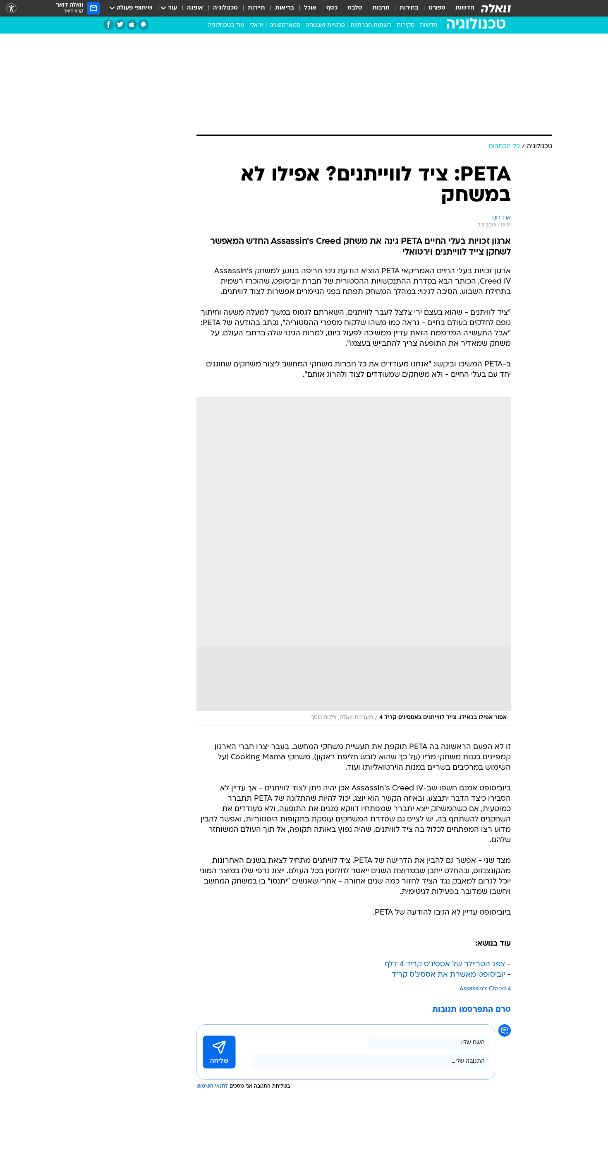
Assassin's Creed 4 (485, 989)
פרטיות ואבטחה (325, 25)
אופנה (195, 8)
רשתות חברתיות (370, 25)
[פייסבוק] (108, 24)
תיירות (256, 8)
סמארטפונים (284, 25)
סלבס (354, 8)
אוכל (310, 8)
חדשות (464, 8)
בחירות (409, 8)
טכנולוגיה (225, 8)
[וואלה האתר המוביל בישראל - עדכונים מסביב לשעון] (496, 8)
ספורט (436, 8)
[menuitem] (459, 8)
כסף (332, 8)
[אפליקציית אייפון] (132, 24)
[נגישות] (11, 8)
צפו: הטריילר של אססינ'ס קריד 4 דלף (445, 964)
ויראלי (257, 25)
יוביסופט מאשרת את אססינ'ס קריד (448, 975)
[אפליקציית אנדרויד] (143, 24)
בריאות (284, 8)
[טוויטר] (120, 24)
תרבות (381, 8)
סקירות (405, 25)
